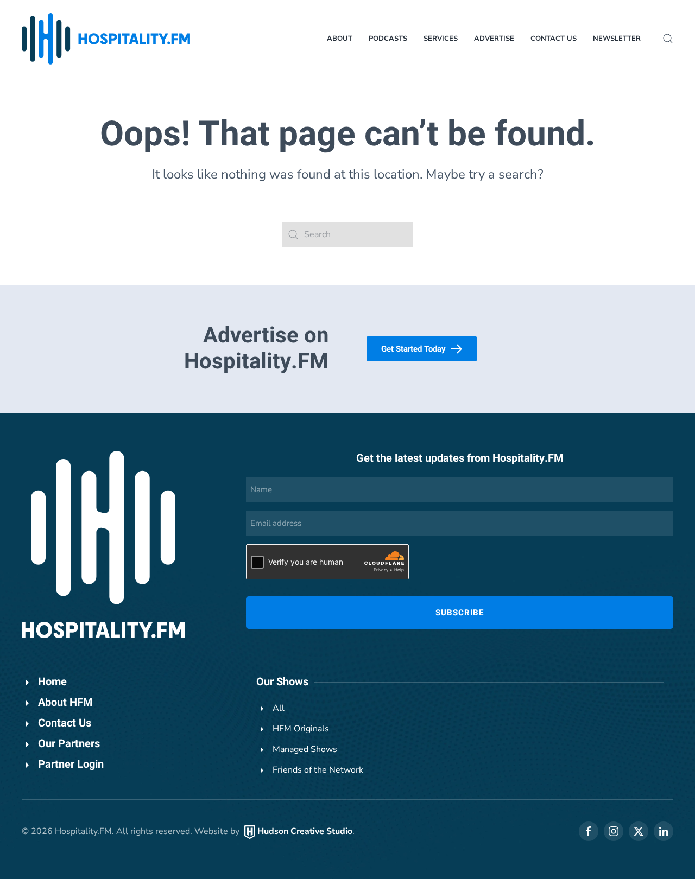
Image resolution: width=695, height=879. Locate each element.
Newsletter (617, 38)
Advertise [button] (494, 38)
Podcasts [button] (388, 38)
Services (441, 38)
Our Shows (282, 682)
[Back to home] (106, 39)
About (339, 38)
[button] (667, 38)
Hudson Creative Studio (304, 831)
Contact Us (553, 38)
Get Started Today (413, 349)
